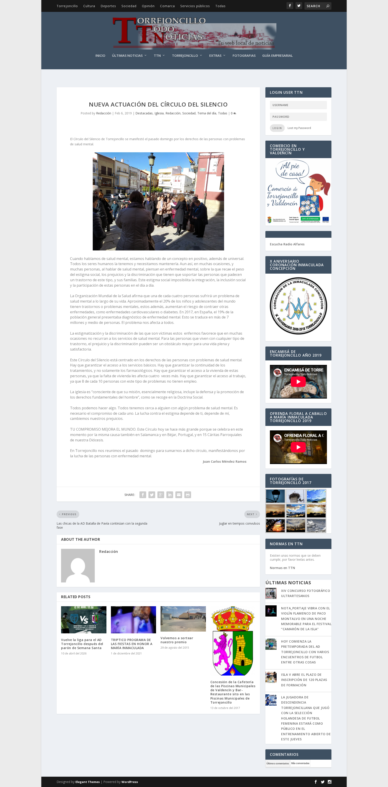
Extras (215, 56)
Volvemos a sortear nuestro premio (177, 640)
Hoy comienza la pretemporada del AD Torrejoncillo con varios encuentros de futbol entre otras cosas (305, 652)
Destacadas (144, 113)
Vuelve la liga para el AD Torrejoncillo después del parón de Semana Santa (82, 644)
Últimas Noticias (127, 56)
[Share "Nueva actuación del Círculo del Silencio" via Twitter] (151, 494)
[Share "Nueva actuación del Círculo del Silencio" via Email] (178, 494)
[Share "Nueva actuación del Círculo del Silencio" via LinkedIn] (169, 494)
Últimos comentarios (278, 763)
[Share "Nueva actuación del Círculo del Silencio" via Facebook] (142, 494)
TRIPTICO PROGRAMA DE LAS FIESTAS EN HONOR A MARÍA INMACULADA (131, 644)
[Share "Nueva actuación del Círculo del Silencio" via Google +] (160, 494)
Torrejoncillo (67, 6)
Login (277, 128)
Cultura (89, 6)
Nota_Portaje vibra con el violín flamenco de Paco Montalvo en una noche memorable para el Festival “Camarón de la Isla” (306, 618)
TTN (157, 56)
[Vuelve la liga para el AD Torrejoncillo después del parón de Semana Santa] (83, 619)
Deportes (108, 6)
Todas (220, 6)
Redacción (103, 113)
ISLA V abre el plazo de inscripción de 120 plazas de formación (304, 679)
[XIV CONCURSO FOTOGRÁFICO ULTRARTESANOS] (271, 594)
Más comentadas (300, 763)
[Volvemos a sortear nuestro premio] (183, 619)
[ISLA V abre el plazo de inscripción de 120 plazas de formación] (271, 678)
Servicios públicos (195, 6)
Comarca (167, 6)
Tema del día (206, 113)
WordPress (129, 782)
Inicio (100, 56)
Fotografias (244, 56)
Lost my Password (299, 128)
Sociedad (129, 6)
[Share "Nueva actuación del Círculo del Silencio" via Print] (187, 494)
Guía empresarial (277, 56)
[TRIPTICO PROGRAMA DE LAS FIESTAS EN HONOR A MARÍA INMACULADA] (133, 619)
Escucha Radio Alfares (287, 244)
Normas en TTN (282, 568)
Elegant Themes (87, 782)
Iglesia (159, 113)
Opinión (148, 6)
